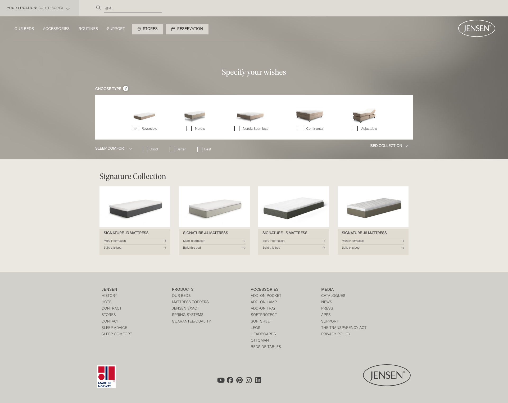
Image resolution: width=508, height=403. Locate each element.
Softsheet (261, 322)
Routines (88, 29)
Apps (326, 315)
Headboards (263, 334)
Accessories (56, 29)
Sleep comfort (117, 334)
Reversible (149, 129)
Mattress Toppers (190, 302)
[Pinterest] (239, 380)
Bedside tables (266, 347)
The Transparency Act (343, 328)
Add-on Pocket (266, 296)
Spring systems (187, 315)
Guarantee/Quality (191, 322)
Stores (150, 29)
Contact (110, 322)
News (326, 302)
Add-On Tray (263, 309)
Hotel (108, 302)
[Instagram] (249, 380)
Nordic (200, 129)
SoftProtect (264, 315)
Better (180, 149)
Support (116, 29)
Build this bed (112, 247)
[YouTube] (220, 380)
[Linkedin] (258, 380)
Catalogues (333, 296)
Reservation (190, 29)
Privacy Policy (336, 334)
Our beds (24, 29)
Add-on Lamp (264, 302)
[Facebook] (230, 380)
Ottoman (260, 341)
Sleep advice (114, 328)
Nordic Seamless (256, 129)
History (109, 296)
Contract (112, 309)
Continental (314, 129)
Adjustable (369, 129)
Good (153, 149)
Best (207, 149)
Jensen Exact (185, 309)
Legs (255, 328)
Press (327, 309)
